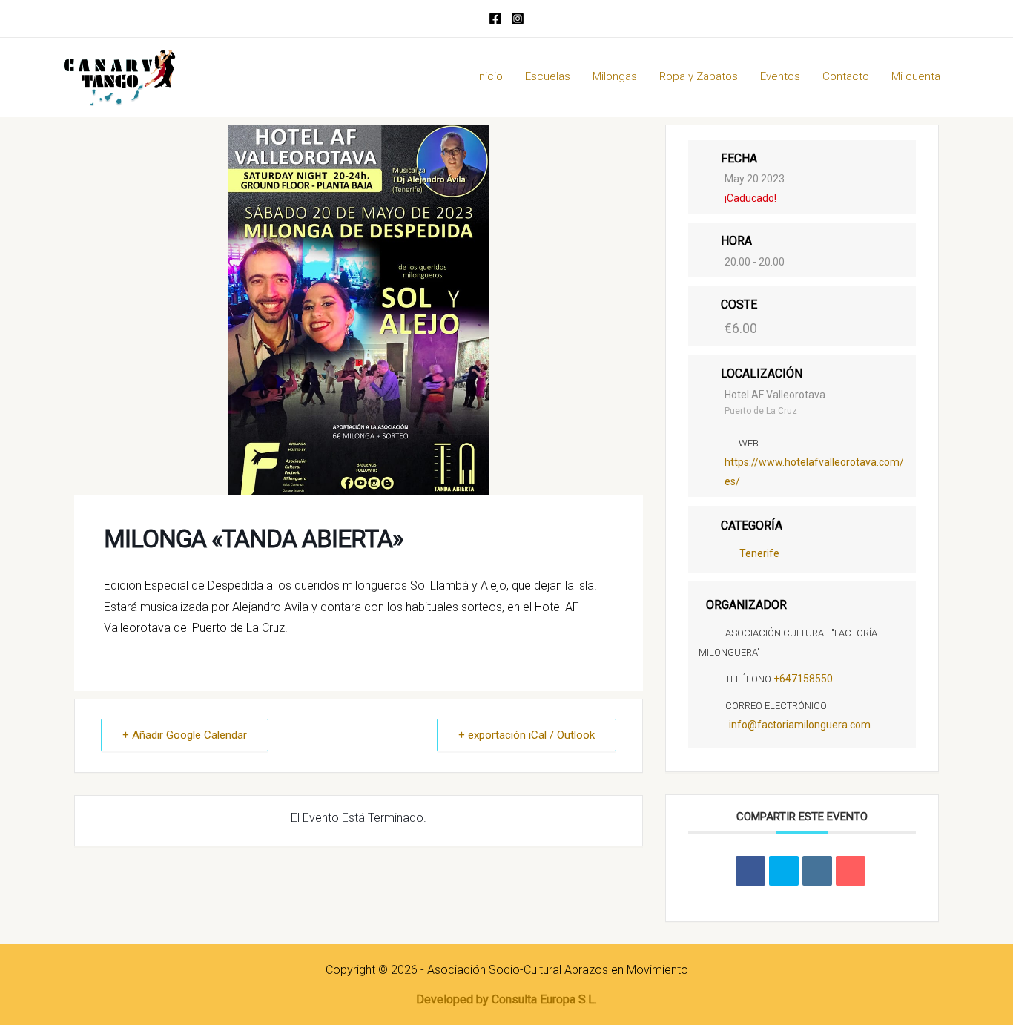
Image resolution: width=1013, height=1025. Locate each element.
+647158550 (803, 679)
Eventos (780, 76)
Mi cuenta (915, 76)
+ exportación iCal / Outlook (526, 735)
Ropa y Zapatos (698, 76)
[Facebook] (495, 18)
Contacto (845, 76)
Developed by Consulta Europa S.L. (506, 999)
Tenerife (759, 553)
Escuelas (547, 76)
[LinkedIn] (817, 871)
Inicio (490, 76)
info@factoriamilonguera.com (800, 725)
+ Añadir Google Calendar (184, 735)
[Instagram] (517, 18)
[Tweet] (784, 871)
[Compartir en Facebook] (750, 871)
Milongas (615, 76)
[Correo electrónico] (850, 871)
